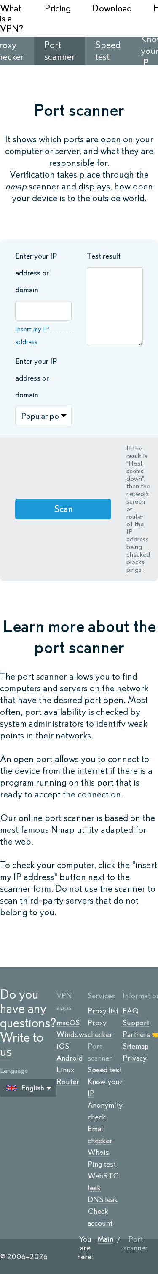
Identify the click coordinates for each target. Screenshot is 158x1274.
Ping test (102, 1164)
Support (136, 1022)
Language (14, 1070)
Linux (65, 1069)
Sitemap (136, 1046)
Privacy (135, 1058)
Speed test (105, 1069)
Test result (104, 256)
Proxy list (103, 1010)
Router (67, 1081)
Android (69, 1058)
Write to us (21, 1044)
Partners (136, 1034)
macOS (68, 1022)
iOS (62, 1046)
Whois (98, 1152)
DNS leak (103, 1199)
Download (112, 8)
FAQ (131, 1010)
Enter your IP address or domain (36, 272)
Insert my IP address (32, 335)
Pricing (58, 8)
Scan (63, 508)
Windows (72, 1034)
